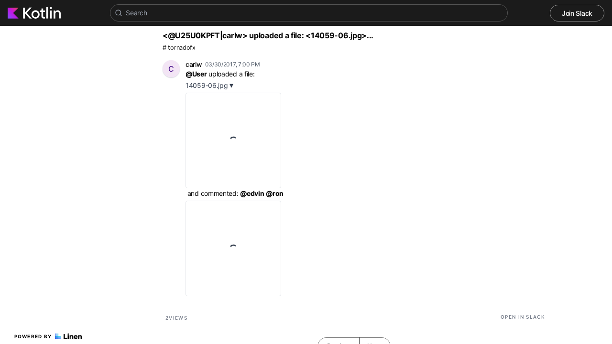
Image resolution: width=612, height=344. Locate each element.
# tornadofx (179, 47)
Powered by (33, 336)
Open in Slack (523, 317)
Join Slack (577, 13)
